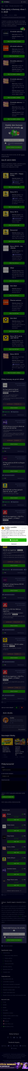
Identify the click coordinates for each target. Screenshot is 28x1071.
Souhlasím (15, 540)
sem (7, 537)
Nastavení (14, 544)
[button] (24, 528)
